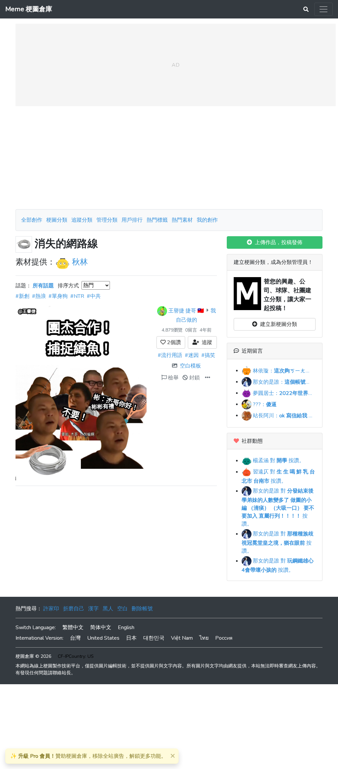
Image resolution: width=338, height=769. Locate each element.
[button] (207, 377)
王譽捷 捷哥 (182, 310)
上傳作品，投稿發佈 (277, 242)
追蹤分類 (81, 220)
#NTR (77, 296)
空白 (122, 608)
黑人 (108, 608)
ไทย (204, 638)
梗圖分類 (56, 220)
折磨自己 (73, 608)
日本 (131, 638)
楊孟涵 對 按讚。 (278, 460)
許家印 (51, 608)
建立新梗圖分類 (277, 324)
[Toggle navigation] (323, 9)
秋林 (80, 262)
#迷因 (192, 355)
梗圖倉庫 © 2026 (33, 656)
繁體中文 (73, 627)
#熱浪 (39, 296)
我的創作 (207, 220)
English (126, 627)
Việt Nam (182, 638)
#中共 (94, 296)
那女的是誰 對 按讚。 (278, 507)
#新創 (22, 296)
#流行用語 (170, 355)
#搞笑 (208, 355)
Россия (223, 638)
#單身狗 (58, 296)
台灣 (75, 638)
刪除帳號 (142, 608)
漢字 (93, 608)
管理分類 (107, 220)
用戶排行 (132, 220)
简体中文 (100, 627)
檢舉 (173, 377)
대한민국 (153, 638)
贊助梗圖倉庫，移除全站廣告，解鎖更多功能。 (88, 756)
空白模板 (190, 365)
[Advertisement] (169, 158)
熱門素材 (182, 220)
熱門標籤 (157, 220)
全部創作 (31, 220)
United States (103, 638)
